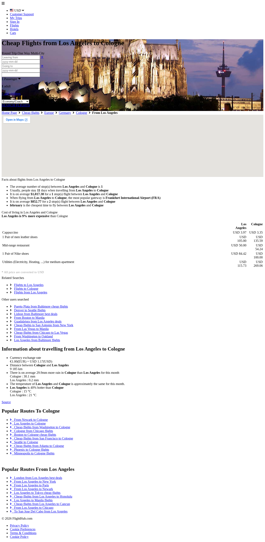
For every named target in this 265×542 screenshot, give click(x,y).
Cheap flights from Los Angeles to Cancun (41, 504)
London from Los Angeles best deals (37, 478)
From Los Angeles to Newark (32, 489)
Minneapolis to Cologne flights (33, 453)
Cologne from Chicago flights (32, 431)
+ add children (11, 93)
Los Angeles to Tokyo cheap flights (36, 492)
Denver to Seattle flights (30, 310)
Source (6, 402)
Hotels (14, 29)
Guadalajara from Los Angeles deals (37, 321)
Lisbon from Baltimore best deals (35, 314)
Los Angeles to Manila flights (32, 500)
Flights (14, 25)
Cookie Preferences (22, 529)
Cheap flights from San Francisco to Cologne (42, 438)
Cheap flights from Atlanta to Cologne (38, 446)
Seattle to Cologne (25, 442)
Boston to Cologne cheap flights (34, 434)
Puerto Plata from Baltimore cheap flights (41, 306)
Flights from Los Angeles (30, 292)
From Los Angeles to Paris (30, 485)
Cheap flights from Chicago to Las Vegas (41, 332)
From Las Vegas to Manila (31, 329)
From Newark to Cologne (30, 419)
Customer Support (22, 14)
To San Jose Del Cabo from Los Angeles (39, 511)
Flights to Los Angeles (28, 285)
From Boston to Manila (29, 317)
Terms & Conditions (23, 533)
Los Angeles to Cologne (29, 423)
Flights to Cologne (26, 288)
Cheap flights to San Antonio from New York (43, 325)
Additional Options (15, 109)
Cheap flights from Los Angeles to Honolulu (42, 496)
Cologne (81, 112)
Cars (13, 33)
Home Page (9, 112)
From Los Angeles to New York (34, 481)
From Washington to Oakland (33, 336)
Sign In (14, 21)
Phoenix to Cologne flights (30, 449)
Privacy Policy (19, 525)
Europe (49, 112)
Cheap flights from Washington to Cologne (41, 427)
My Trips (16, 18)
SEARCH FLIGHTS (16, 105)
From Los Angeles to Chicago (32, 507)
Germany (65, 112)
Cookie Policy (19, 536)
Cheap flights (30, 112)
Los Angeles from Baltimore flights (37, 340)
